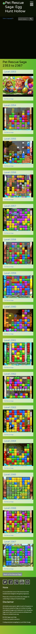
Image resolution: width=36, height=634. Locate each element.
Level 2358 (10, 239)
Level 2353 (10, 71)
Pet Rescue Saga (8, 99)
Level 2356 (10, 172)
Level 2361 (10, 340)
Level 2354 (10, 105)
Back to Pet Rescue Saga (12, 574)
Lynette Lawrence (14, 619)
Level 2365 (10, 474)
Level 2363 (10, 407)
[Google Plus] (16, 584)
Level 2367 (10, 541)
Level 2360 (10, 306)
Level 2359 (10, 273)
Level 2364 (10, 441)
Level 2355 (10, 138)
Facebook (19, 598)
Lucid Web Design (25, 622)
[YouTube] (22, 584)
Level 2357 (10, 206)
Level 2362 (10, 374)
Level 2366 (10, 508)
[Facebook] (10, 584)
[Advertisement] (18, 39)
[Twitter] (5, 584)
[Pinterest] (27, 584)
